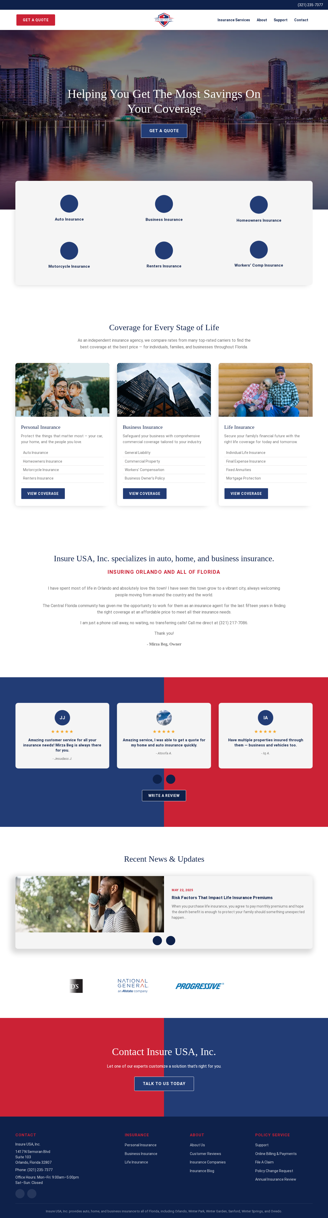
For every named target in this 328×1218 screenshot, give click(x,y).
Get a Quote (36, 20)
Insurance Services (234, 20)
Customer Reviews (205, 1154)
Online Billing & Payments (276, 1154)
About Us (197, 1145)
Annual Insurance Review (275, 1179)
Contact (301, 20)
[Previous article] (157, 940)
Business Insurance (141, 1154)
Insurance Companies (208, 1162)
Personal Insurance (141, 1145)
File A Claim (264, 1162)
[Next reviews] (170, 779)
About (262, 20)
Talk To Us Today (164, 1083)
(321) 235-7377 (310, 5)
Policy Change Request (274, 1171)
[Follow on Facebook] (31, 1193)
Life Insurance (136, 1162)
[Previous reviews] (157, 779)
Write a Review (164, 796)
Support (281, 20)
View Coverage (43, 494)
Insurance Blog (202, 1171)
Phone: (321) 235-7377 (34, 1170)
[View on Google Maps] (20, 1193)
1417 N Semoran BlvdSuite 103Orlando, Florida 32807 (33, 1157)
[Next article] (170, 940)
